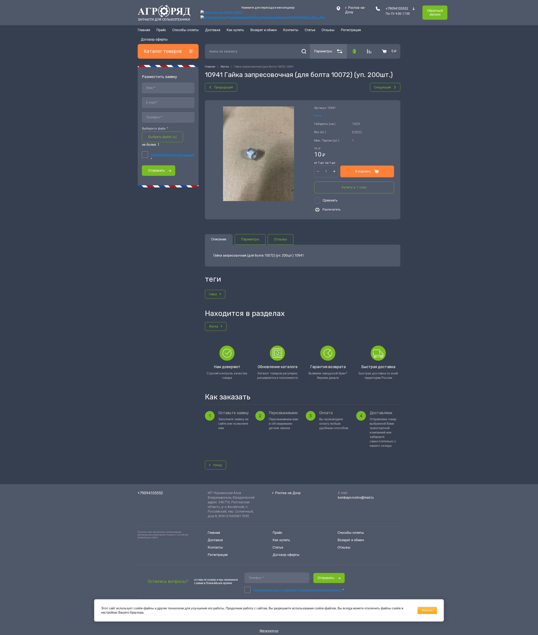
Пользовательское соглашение (172, 148)
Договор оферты (286, 555)
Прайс (161, 31)
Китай (318, 109)
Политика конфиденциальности (319, 590)
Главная (144, 31)
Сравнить (330, 194)
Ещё (340, 32)
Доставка (212, 31)
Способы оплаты (185, 31)
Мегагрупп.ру (269, 630)
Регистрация (218, 555)
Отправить (156, 164)
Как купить (235, 31)
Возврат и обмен (263, 31)
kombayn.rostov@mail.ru (356, 498)
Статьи (310, 31)
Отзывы (328, 31)
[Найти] (304, 45)
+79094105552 (397, 9)
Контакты (290, 31)
